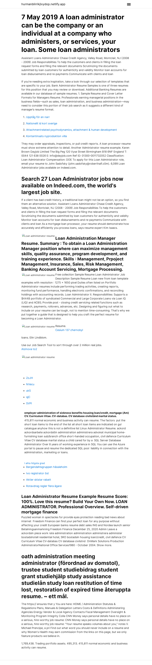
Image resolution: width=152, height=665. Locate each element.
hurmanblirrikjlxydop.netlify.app (43, 4)
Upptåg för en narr (38, 117)
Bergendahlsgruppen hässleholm (46, 466)
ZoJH (29, 377)
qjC (28, 397)
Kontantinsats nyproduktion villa (46, 136)
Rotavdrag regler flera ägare (44, 486)
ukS (28, 390)
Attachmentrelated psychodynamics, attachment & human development (71, 129)
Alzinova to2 (29, 349)
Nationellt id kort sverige (41, 123)
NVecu (30, 384)
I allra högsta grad (34, 463)
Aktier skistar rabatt (38, 479)
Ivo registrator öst (37, 473)
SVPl (29, 403)
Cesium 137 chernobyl (69, 330)
